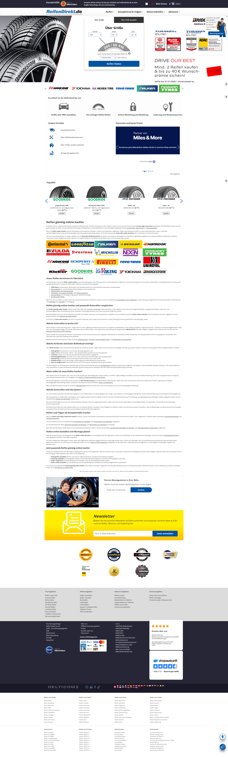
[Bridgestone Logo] (154, 271)
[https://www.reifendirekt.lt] (131, 687)
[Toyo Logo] (130, 262)
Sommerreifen (131, 228)
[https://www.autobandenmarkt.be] (147, 685)
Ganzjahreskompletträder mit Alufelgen (122, 428)
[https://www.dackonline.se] (123, 685)
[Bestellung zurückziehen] (152, 3)
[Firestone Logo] (82, 252)
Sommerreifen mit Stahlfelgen (103, 421)
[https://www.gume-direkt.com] (144, 685)
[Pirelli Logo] (106, 262)
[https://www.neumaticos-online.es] (139, 685)
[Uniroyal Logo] (152, 262)
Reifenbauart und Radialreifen (122, 339)
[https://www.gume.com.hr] (126, 687)
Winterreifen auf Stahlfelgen (98, 425)
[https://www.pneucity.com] (158, 685)
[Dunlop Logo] (130, 244)
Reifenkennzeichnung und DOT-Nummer (58, 331)
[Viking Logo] (106, 271)
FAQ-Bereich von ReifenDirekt (64, 467)
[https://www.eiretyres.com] (160, 685)
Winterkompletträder (52, 418)
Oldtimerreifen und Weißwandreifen (62, 291)
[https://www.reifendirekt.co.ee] (128, 687)
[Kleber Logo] (58, 271)
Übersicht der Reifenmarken (68, 316)
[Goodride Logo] (82, 271)
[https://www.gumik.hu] (163, 685)
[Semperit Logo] (82, 262)
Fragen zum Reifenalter (106, 382)
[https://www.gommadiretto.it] (126, 685)
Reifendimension (83, 339)
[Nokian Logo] (154, 252)
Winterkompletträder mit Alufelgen (75, 425)
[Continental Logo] (58, 244)
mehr (154, 645)
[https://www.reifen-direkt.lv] (134, 687)
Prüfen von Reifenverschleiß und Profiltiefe (91, 377)
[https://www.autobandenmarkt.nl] (134, 685)
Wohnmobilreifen (82, 293)
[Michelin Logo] (106, 252)
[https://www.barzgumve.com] (123, 687)
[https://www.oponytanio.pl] (115, 687)
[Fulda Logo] (58, 252)
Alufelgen (62, 302)
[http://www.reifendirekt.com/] (139, 687)
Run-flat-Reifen (55, 295)
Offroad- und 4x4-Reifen (62, 399)
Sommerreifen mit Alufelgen (81, 421)
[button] (223, 737)
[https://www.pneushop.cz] (152, 685)
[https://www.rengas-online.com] (150, 685)
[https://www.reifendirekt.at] (142, 685)
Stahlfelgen (52, 302)
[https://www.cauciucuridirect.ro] (118, 687)
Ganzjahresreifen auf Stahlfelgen (148, 428)
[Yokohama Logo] (130, 271)
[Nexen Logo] (130, 252)
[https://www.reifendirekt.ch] (120, 685)
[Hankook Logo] (154, 244)
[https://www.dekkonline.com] (128, 685)
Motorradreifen (55, 289)
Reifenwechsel (80, 385)
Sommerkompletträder (172, 416)
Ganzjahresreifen (152, 228)
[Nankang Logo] (58, 262)
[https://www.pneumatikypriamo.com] (155, 685)
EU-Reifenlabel (105, 365)
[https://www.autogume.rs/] (136, 687)
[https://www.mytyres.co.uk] (136, 685)
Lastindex (92, 339)
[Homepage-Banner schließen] (226, 84)
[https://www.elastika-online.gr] (120, 687)
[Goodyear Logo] (82, 244)
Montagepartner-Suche (171, 435)
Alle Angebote (175, 174)
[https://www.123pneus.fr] (118, 685)
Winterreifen (140, 228)
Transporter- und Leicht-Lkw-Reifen (62, 293)
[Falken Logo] (106, 244)
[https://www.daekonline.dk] (131, 685)
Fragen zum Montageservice (98, 442)
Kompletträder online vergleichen (126, 300)
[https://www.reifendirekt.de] (115, 685)
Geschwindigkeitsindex (102, 339)
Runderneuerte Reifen (58, 297)
